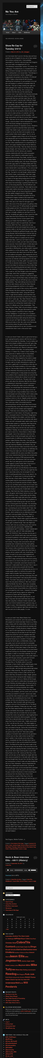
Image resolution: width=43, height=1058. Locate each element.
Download (8, 875)
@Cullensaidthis (11, 1045)
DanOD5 (17, 947)
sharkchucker (16, 977)
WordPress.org (10, 1028)
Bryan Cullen (25, 939)
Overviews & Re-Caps (17, 843)
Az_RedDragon (10, 939)
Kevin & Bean (25, 845)
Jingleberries (13, 960)
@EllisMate (9, 1047)
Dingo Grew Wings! (12, 996)
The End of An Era (11, 994)
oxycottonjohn (32, 970)
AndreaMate (9, 936)
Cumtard (31, 843)
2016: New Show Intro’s (13, 1003)
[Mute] (29, 870)
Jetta (10, 845)
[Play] (8, 870)
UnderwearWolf (13, 849)
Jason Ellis (16, 881)
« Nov (7, 929)
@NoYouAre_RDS (11, 1052)
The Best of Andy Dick (12, 1000)
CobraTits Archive (16, 879)
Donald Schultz (11, 950)
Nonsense (9, 908)
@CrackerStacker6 (11, 1043)
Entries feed (9, 1024)
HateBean (17, 952)
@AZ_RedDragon (11, 1037)
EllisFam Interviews (12, 906)
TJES (19, 32)
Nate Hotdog (24, 970)
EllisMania (10, 952)
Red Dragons (21, 974)
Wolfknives (27, 32)
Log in (8, 1022)
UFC (28, 979)
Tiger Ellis (17, 979)
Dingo (33, 946)
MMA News (16, 970)
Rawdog (11, 974)
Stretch (27, 977)
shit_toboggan (25, 52)
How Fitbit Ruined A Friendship (15, 998)
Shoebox (22, 977)
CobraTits (8, 865)
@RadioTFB (9, 1054)
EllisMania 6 (9, 881)
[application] (22, 870)
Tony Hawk (24, 979)
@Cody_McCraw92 (11, 1041)
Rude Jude (29, 974)
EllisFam (19, 949)
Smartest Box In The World (25, 847)
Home (7, 32)
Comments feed (10, 1026)
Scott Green (9, 977)
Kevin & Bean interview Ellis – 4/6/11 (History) (17, 859)
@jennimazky (10, 1050)
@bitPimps (9, 1039)
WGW (21, 983)
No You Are (12, 11)
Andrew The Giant (19, 936)
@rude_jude (9, 1056)
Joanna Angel (16, 845)
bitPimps (17, 938)
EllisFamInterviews (30, 949)
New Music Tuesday (11, 847)
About (13, 32)
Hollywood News (24, 952)
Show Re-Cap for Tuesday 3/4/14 (14, 47)
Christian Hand (11, 943)
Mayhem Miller (24, 965)
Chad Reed (33, 938)
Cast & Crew (9, 902)
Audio (27, 936)
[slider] (33, 870)
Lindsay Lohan (14, 965)
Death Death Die (25, 947)
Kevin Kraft (32, 845)
